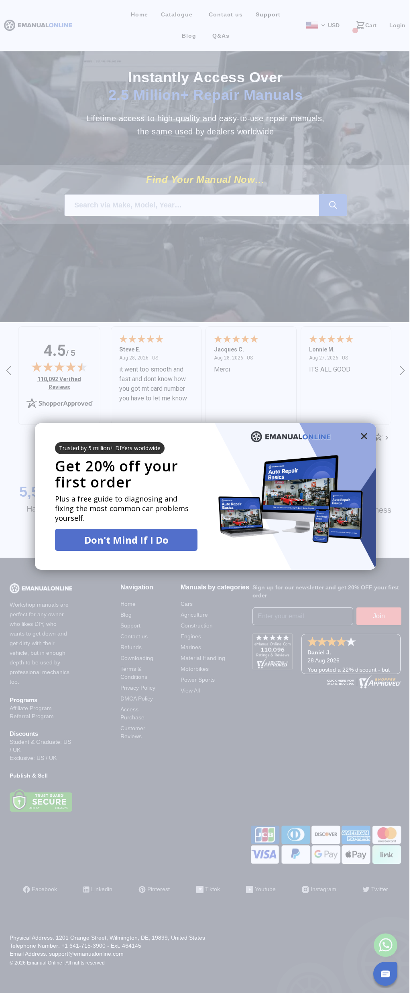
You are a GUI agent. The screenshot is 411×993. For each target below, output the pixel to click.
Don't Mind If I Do (126, 539)
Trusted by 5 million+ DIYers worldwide (110, 448)
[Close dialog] (364, 436)
